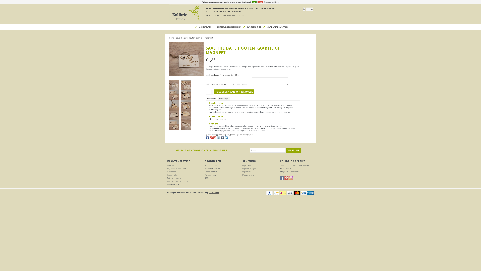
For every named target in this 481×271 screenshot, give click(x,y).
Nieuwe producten (212, 168)
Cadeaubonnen (267, 8)
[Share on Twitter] (226, 137)
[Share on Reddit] (218, 137)
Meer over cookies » (271, 2)
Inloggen (210, 16)
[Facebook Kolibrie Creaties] (282, 178)
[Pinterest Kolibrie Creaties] (286, 178)
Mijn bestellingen (249, 168)
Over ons (170, 165)
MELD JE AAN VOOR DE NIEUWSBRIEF (224, 11)
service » (240, 16)
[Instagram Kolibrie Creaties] (291, 178)
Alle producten (211, 165)
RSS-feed (208, 178)
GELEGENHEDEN (220, 8)
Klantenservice (173, 184)
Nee (260, 2)
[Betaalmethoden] (269, 193)
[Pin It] (214, 137)
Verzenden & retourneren (177, 181)
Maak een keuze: (213, 75)
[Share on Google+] (211, 137)
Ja (254, 2)
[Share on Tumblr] (222, 137)
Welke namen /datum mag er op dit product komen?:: (228, 84)
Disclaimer (171, 172)
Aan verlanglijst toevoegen (217, 135)
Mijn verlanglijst (248, 175)
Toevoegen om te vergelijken (242, 135)
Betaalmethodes (174, 178)
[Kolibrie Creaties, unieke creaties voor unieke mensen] (185, 14)
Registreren (246, 165)
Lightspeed (214, 192)
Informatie (211, 98)
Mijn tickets (246, 172)
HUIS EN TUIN (252, 8)
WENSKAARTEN (236, 8)
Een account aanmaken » (226, 16)
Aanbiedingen (210, 175)
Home (209, 8)
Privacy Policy (172, 175)
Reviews (223, 98)
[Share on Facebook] (207, 137)
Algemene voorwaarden (176, 168)
